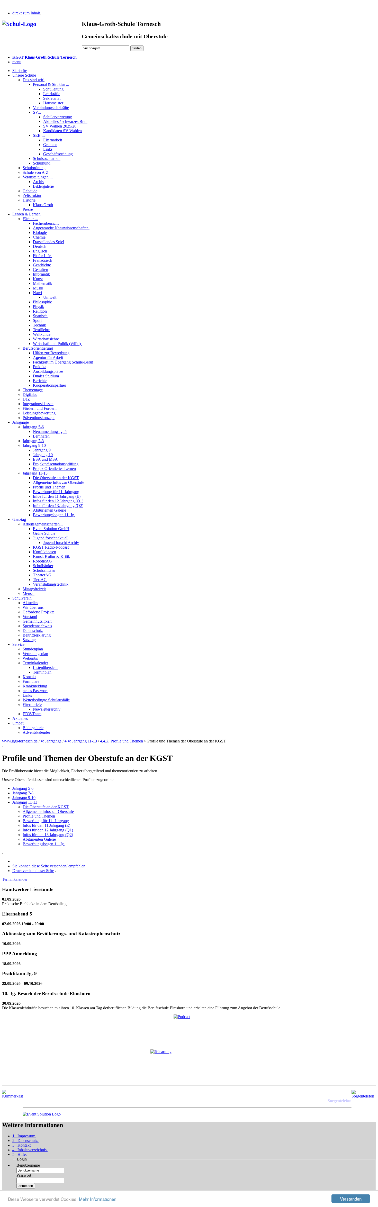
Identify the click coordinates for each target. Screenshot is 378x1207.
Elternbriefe (32, 704)
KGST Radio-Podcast (51, 547)
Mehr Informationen (97, 1199)
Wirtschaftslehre (46, 339)
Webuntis (30, 658)
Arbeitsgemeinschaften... (43, 524)
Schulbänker (43, 566)
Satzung (29, 640)
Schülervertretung (57, 117)
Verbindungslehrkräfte (51, 107)
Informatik (42, 274)
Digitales (30, 394)
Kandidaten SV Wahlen (62, 131)
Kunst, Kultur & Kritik (51, 556)
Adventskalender (36, 732)
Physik (38, 306)
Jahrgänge (20, 422)
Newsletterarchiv (46, 709)
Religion (40, 311)
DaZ (26, 399)
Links (47, 149)
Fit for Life (42, 255)
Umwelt (49, 297)
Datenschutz (33, 630)
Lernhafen (41, 436)
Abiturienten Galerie (49, 510)
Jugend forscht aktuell (50, 538)
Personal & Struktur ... (51, 84)
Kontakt (29, 677)
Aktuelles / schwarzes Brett (65, 121)
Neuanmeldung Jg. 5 (50, 431)
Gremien (50, 144)
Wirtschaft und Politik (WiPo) (57, 343)
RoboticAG (42, 561)
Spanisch (40, 316)
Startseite (19, 70)
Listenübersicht (45, 667)
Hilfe (19, 1154)
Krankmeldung (35, 686)
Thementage (33, 390)
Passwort (23, 1175)
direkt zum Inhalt (26, 13)
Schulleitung (53, 89)
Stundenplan (33, 649)
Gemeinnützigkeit (37, 621)
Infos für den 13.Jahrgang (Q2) (58, 505)
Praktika (39, 367)
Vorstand (30, 616)
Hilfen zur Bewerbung (51, 353)
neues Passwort (35, 690)
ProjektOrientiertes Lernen (54, 468)
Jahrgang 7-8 (33, 441)
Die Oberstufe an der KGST (56, 478)
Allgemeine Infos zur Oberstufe (58, 482)
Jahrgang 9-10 (34, 445)
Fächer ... (30, 218)
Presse (28, 209)
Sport (37, 320)
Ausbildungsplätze (48, 371)
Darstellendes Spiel (48, 242)
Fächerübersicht (46, 223)
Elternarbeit (52, 140)
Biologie (40, 232)
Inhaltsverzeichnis (30, 1150)
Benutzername (28, 1165)
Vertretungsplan (35, 653)
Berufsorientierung (38, 348)
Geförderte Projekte (39, 612)
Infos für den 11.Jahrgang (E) (56, 496)
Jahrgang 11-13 (35, 473)
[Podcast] (189, 1029)
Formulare (31, 681)
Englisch (40, 251)
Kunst (38, 279)
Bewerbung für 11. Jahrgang (56, 491)
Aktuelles (30, 603)
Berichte (40, 380)
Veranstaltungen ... (38, 177)
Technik (40, 325)
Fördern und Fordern (40, 408)
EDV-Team (32, 714)
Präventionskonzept (39, 417)
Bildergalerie (43, 186)
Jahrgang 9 (42, 450)
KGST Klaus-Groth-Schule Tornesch (44, 57)
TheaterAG (42, 575)
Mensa (28, 593)
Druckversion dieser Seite (33, 870)
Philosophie (42, 302)
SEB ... (39, 135)
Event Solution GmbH (51, 529)
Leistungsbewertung (39, 413)
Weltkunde (41, 334)
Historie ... (31, 200)
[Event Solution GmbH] (42, 1114)
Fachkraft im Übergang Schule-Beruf (63, 362)
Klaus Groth (43, 205)
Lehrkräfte (51, 94)
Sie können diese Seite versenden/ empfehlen (48, 866)
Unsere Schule (24, 75)
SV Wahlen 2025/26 (59, 126)
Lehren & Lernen (26, 214)
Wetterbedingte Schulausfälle (46, 700)
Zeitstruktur (32, 195)
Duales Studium (46, 376)
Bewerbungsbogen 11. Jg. (54, 515)
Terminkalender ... (17, 879)
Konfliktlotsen (44, 552)
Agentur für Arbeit (48, 357)
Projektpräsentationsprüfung (55, 464)
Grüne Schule (44, 533)
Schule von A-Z (36, 172)
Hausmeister (53, 103)
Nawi (37, 293)
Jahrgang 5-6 (33, 427)
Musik (38, 288)
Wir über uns (33, 607)
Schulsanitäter (44, 570)
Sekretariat (51, 98)
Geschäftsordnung (58, 154)
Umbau (18, 723)
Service (18, 644)
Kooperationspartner (49, 385)
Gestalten (40, 269)
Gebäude (30, 191)
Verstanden (351, 1198)
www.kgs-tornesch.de (20, 741)
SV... (37, 112)
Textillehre (41, 330)
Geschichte (42, 265)
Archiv (38, 181)
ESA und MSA (45, 459)
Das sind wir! (33, 80)
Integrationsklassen (38, 404)
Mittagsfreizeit (34, 589)
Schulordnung (34, 168)
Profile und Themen (49, 487)
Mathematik (42, 283)
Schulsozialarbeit (46, 158)
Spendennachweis (37, 626)
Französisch (42, 260)
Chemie (39, 237)
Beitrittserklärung (37, 635)
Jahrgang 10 (43, 454)
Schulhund (41, 163)
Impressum (24, 1136)
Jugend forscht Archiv (61, 542)
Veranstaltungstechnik (50, 584)
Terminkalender (35, 663)
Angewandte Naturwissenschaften (61, 228)
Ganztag (19, 519)
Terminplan (42, 672)
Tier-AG (40, 579)
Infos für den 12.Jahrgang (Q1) (58, 501)
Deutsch (39, 246)
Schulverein (22, 598)
